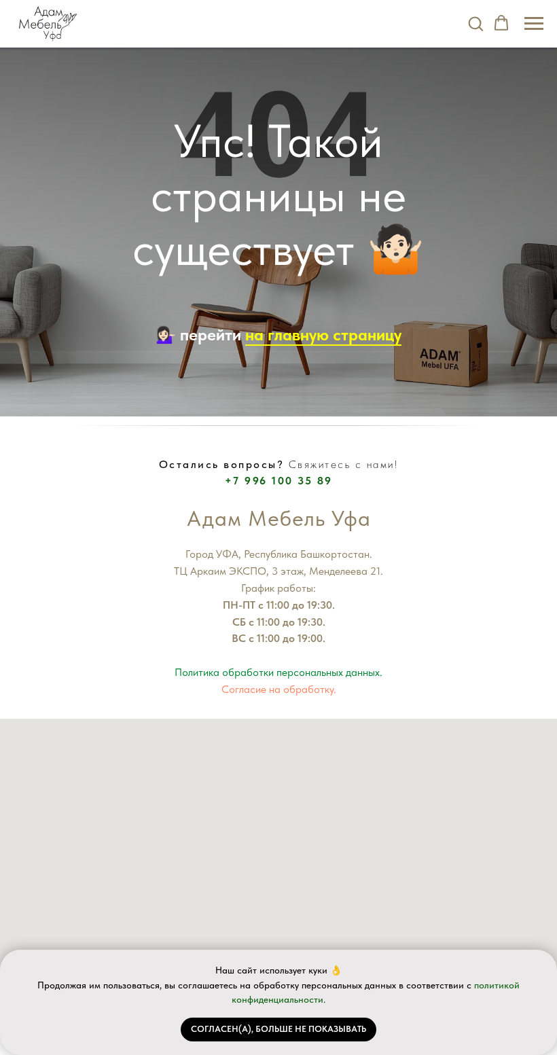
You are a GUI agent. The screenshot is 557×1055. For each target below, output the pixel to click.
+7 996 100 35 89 (279, 480)
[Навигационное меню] (533, 24)
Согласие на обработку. (278, 689)
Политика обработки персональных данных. (278, 672)
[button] (475, 23)
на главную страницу (323, 334)
